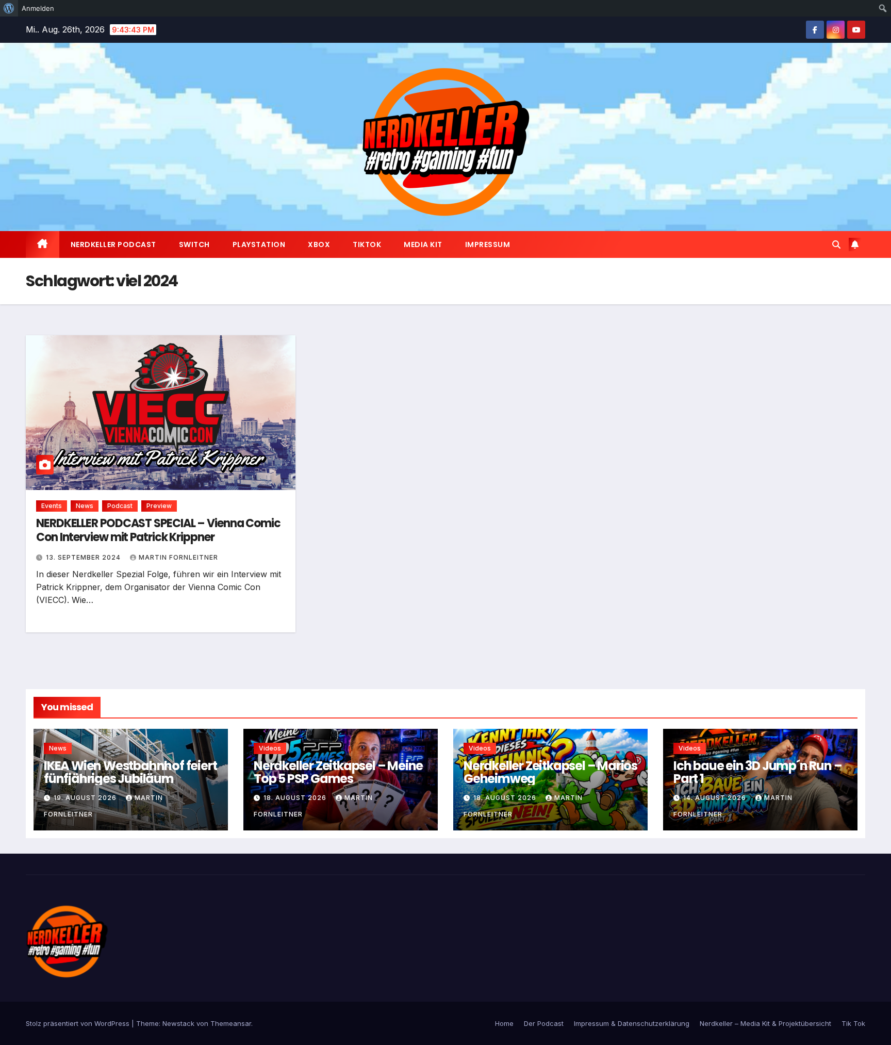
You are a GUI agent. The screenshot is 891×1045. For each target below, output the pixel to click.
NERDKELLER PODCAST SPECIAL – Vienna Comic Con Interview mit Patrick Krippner (158, 530)
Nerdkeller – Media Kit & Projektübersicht (765, 1023)
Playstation (259, 244)
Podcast (120, 506)
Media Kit (423, 244)
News (84, 506)
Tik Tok (853, 1023)
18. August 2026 (295, 798)
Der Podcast (544, 1023)
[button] (836, 244)
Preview (159, 506)
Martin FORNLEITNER (178, 557)
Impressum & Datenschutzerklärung (631, 1023)
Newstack (178, 1023)
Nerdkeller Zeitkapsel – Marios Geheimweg (550, 772)
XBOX (319, 244)
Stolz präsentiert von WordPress (78, 1023)
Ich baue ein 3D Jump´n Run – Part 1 (757, 772)
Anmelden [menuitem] (38, 8)
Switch (194, 244)
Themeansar (230, 1023)
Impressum (487, 244)
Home (504, 1023)
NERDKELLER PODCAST (113, 244)
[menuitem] (9, 8)
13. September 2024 (84, 557)
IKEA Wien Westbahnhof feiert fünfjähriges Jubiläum (130, 772)
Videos (270, 748)
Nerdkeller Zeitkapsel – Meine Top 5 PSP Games (338, 772)
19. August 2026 (86, 798)
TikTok (367, 244)
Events (51, 506)
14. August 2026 (715, 798)
